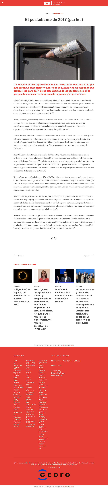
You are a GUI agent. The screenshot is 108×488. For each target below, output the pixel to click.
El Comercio (17, 419)
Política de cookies (88, 463)
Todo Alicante (30, 426)
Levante (16, 406)
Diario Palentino (43, 407)
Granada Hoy (42, 418)
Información (17, 417)
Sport (15, 384)
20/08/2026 (17, 286)
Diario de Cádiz (30, 362)
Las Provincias (18, 412)
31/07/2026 (58, 286)
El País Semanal (43, 438)
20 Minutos (42, 428)
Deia (27, 380)
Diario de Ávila (43, 419)
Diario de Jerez (43, 386)
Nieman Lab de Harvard (58, 84)
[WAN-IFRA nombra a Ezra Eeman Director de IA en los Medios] (64, 276)
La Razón (16, 374)
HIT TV (28, 375)
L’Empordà (42, 441)
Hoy (27, 389)
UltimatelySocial (68, 345)
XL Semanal (42, 439)
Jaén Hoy (16, 426)
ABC (15, 369)
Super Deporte (30, 414)
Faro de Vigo (17, 396)
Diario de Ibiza (43, 394)
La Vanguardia (18, 365)
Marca (15, 362)
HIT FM (28, 374)
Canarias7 (29, 387)
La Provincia (17, 421)
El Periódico (17, 370)
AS (14, 364)
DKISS (28, 370)
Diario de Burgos (31, 404)
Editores (77, 361)
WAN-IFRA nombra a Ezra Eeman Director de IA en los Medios (63, 295)
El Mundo (16, 367)
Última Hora (17, 404)
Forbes (28, 401)
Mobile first (55, 361)
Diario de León (30, 391)
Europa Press (30, 382)
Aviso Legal (33, 464)
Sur (15, 414)
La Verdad (16, 416)
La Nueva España (18, 387)
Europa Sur (42, 416)
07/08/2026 (37, 286)
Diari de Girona (43, 360)
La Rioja (28, 396)
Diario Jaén (42, 396)
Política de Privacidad (74, 463)
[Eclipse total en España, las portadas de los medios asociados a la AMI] (23, 276)
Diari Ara (28, 369)
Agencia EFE (17, 372)
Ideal (15, 411)
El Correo (16, 375)
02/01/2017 (49, 13)
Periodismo (58, 13)
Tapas (27, 402)
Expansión (16, 397)
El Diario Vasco (18, 385)
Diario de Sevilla (30, 364)
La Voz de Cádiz (30, 424)
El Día (40, 429)
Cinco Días (17, 402)
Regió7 (28, 419)
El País (15, 360)
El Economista (30, 360)
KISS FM (28, 372)
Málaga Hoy (29, 412)
